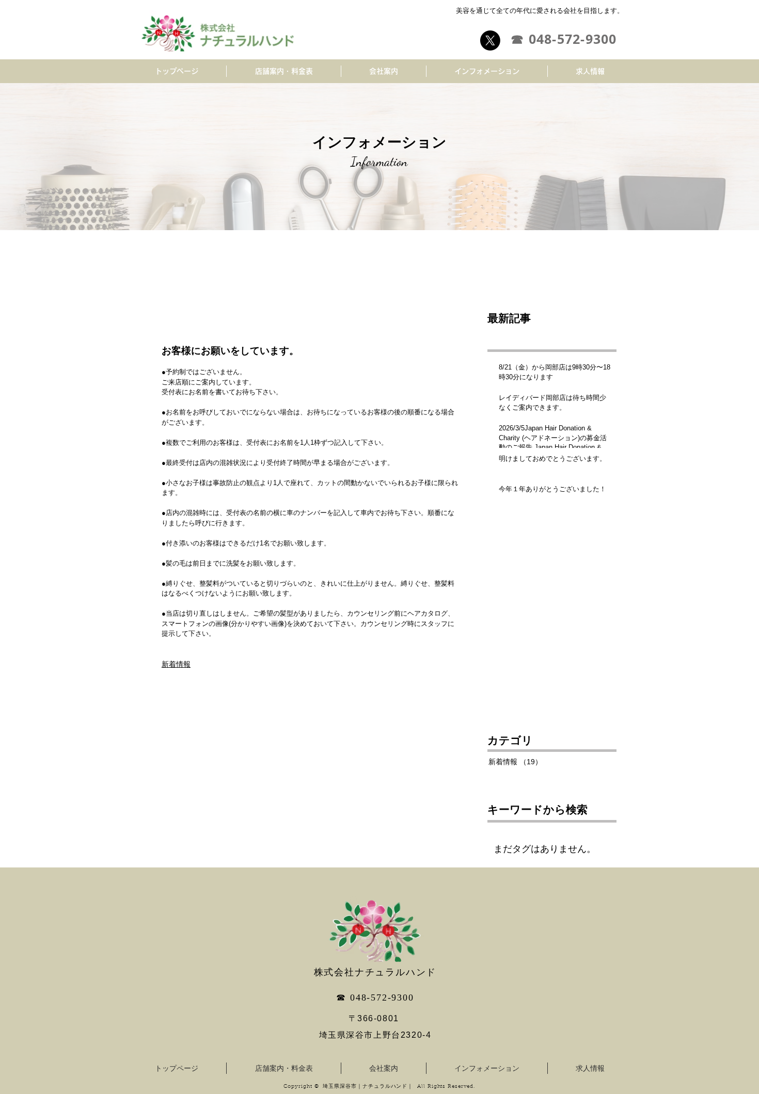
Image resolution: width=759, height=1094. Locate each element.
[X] (490, 40)
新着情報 (176, 664)
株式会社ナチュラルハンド (375, 972)
